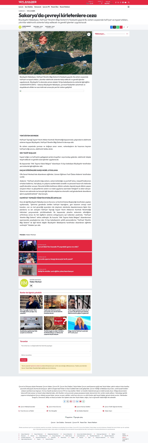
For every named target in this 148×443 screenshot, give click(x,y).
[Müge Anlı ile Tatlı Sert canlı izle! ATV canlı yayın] (79, 323)
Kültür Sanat (68, 435)
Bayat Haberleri (38, 434)
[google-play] (78, 417)
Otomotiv (53, 437)
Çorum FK (46, 7)
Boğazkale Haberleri (53, 434)
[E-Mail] (31, 285)
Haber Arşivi (108, 411)
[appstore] (69, 417)
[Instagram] (74, 401)
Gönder (23, 360)
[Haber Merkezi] (24, 283)
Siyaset (81, 437)
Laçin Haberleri (81, 435)
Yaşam (38, 439)
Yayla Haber (31, 11)
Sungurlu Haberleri (100, 437)
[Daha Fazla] (121, 27)
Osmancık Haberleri (41, 437)
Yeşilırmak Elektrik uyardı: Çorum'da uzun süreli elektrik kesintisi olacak (53, 311)
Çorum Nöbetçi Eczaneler (28, 406)
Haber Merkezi (35, 282)
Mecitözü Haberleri (95, 435)
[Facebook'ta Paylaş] (111, 27)
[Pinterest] (70, 401)
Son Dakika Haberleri (82, 411)
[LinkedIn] (77, 401)
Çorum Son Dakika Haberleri (84, 434)
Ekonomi (23, 435)
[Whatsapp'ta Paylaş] (117, 27)
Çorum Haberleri (67, 434)
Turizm (112, 437)
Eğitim (113, 434)
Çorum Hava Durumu (55, 406)
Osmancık (37, 7)
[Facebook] (64, 401)
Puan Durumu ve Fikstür (27, 411)
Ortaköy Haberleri (26, 437)
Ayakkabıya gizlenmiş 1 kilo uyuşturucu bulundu (28, 331)
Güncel (32, 435)
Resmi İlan (54, 7)
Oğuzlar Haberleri (109, 435)
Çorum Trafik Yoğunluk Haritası (113, 406)
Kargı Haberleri (56, 435)
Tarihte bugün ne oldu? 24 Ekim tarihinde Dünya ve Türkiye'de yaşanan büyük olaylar (54, 332)
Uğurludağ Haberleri (26, 439)
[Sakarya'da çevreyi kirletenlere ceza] (55, 52)
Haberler (22, 11)
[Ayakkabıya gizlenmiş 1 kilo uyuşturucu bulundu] (31, 323)
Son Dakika (29, 7)
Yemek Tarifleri (49, 439)
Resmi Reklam (65, 7)
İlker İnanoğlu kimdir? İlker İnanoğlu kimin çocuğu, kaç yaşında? (28, 311)
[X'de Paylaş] (114, 27)
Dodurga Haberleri (102, 434)
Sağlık (72, 437)
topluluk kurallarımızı (36, 366)
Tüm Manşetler (53, 411)
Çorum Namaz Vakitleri (83, 406)
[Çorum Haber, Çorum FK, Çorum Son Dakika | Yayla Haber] (27, 2)
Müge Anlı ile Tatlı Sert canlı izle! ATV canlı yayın (78, 331)
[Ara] (128, 2)
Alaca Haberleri (25, 434)
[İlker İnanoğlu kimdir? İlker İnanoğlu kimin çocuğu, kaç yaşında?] (31, 302)
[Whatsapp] (83, 401)
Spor (89, 437)
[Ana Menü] (128, 7)
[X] (67, 401)
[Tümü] (127, 34)
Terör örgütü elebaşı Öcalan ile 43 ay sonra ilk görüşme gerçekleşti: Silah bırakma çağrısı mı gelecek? (78, 311)
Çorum (21, 7)
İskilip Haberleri (43, 435)
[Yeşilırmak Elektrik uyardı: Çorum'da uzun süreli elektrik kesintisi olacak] (55, 302)
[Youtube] (80, 401)
